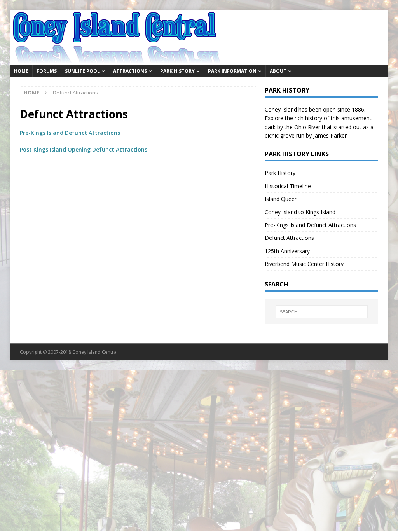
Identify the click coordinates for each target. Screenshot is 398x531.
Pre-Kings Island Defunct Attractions (70, 132)
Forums (47, 71)
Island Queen (281, 199)
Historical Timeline (288, 186)
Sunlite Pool (82, 71)
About (278, 71)
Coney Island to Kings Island (300, 212)
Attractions (130, 71)
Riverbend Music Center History (304, 263)
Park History (177, 71)
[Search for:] (322, 311)
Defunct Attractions (289, 237)
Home (21, 71)
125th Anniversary (287, 251)
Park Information (232, 71)
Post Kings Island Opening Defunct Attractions (83, 149)
